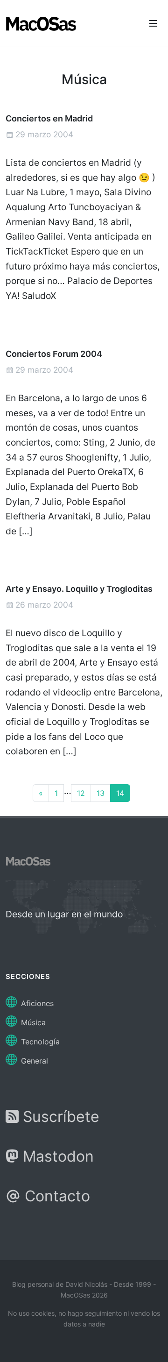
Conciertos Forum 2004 (54, 353)
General (33, 1060)
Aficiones (36, 1003)
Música (32, 1022)
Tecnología (39, 1041)
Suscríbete (59, 1116)
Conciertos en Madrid (49, 118)
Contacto (55, 1196)
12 (81, 793)
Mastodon (56, 1156)
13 (101, 793)
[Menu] (153, 23)
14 (120, 793)
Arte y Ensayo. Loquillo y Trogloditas (79, 589)
